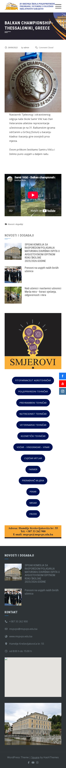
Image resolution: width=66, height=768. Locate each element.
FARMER (33, 469)
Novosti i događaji (15, 224)
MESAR (33, 502)
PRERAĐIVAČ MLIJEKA (33, 480)
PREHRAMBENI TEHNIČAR (33, 402)
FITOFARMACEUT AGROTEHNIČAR (33, 380)
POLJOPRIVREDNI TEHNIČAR (33, 391)
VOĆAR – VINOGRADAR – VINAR (33, 447)
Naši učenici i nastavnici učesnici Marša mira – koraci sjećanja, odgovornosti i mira (43, 291)
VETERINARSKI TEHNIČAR (33, 424)
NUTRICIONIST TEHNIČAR (33, 413)
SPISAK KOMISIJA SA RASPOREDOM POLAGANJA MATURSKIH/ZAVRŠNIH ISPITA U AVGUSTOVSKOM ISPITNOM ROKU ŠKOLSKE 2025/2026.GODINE (42, 252)
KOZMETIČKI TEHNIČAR (33, 436)
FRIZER (33, 514)
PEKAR (33, 491)
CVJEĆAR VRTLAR (33, 458)
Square (35, 757)
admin (26, 47)
